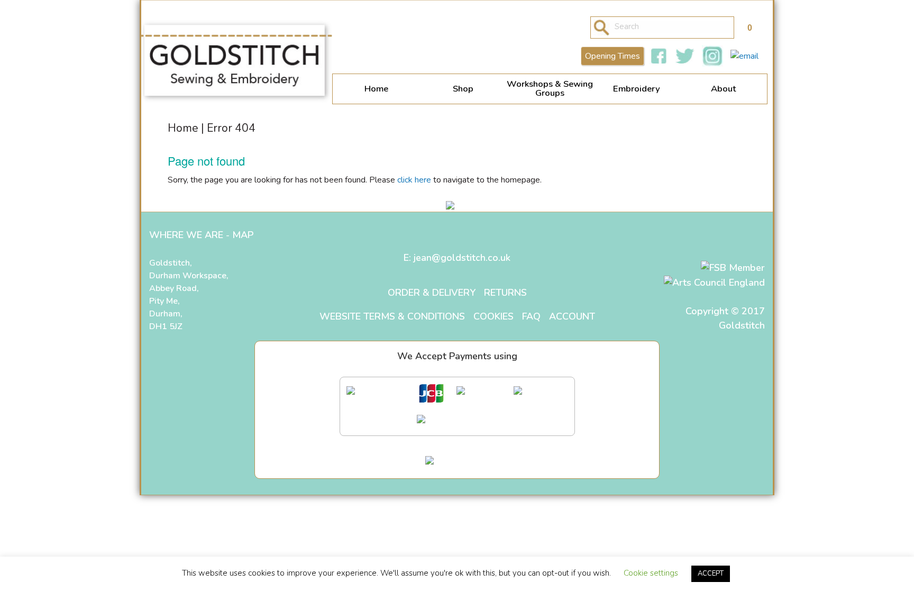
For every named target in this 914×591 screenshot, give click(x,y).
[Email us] (744, 56)
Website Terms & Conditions (392, 316)
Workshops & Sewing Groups (550, 88)
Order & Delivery (432, 292)
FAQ (531, 316)
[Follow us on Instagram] (712, 56)
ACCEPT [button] (711, 573)
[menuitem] (376, 89)
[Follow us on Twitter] (685, 56)
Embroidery (636, 89)
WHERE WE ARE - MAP (201, 235)
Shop (463, 89)
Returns (505, 292)
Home (376, 89)
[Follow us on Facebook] (658, 56)
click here (414, 180)
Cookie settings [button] (651, 573)
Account (572, 316)
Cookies (493, 316)
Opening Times (612, 56)
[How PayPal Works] (457, 462)
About (723, 89)
